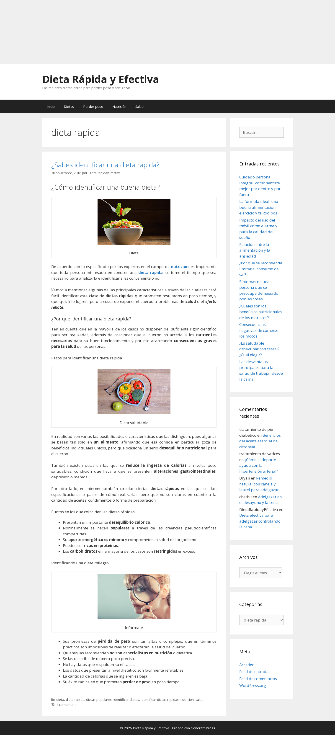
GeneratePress (203, 728)
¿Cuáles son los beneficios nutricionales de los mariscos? (260, 311)
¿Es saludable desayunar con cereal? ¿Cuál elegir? (259, 348)
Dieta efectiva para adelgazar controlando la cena (260, 521)
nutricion (187, 699)
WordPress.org (252, 685)
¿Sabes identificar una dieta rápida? (105, 164)
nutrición (180, 266)
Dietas (69, 106)
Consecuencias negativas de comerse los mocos (258, 330)
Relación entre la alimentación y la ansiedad (254, 250)
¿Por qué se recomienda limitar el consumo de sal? (260, 268)
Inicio (51, 106)
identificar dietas (126, 699)
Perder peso (93, 106)
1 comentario (66, 704)
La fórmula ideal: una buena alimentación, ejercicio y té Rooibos (258, 207)
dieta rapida (75, 699)
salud (200, 699)
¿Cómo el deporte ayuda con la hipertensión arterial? (258, 465)
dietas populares (99, 699)
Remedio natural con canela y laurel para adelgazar (259, 483)
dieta (60, 699)
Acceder (246, 664)
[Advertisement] (136, 32)
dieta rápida (150, 272)
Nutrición (119, 106)
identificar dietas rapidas (160, 699)
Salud (139, 106)
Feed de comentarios (258, 678)
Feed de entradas (255, 671)
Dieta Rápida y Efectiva (100, 79)
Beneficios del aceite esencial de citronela (260, 441)
